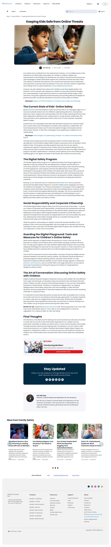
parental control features (32, 263)
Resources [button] (36, 4)
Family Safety (15, 16)
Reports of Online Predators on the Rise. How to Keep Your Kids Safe (57, 101)
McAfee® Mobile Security (37, 519)
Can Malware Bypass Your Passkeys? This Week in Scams (43, 443)
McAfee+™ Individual (36, 499)
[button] (98, 3)
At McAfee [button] (23, 11)
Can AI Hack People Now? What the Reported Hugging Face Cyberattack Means (67, 444)
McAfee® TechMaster (36, 516)
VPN (48, 475)
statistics (32, 110)
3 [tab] (57, 468)
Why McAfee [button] (56, 4)
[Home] (8, 11)
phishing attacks (66, 86)
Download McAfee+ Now (63, 351)
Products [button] (18, 4)
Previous (9, 444)
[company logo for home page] (7, 4)
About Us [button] (46, 4)
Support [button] (89, 4)
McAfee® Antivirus (35, 507)
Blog (8, 16)
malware (54, 86)
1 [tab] (53, 468)
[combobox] (101, 11)
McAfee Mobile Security (61, 475)
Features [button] (27, 4)
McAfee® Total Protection (37, 504)
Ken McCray (47, 68)
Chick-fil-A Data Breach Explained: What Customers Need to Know (91, 443)
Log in (105, 4)
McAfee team (63, 183)
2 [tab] (55, 468)
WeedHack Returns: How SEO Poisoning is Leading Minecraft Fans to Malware (19, 443)
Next (101, 444)
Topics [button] (13, 11)
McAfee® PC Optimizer (36, 513)
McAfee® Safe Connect (36, 510)
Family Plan (75, 475)
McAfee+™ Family (35, 501)
